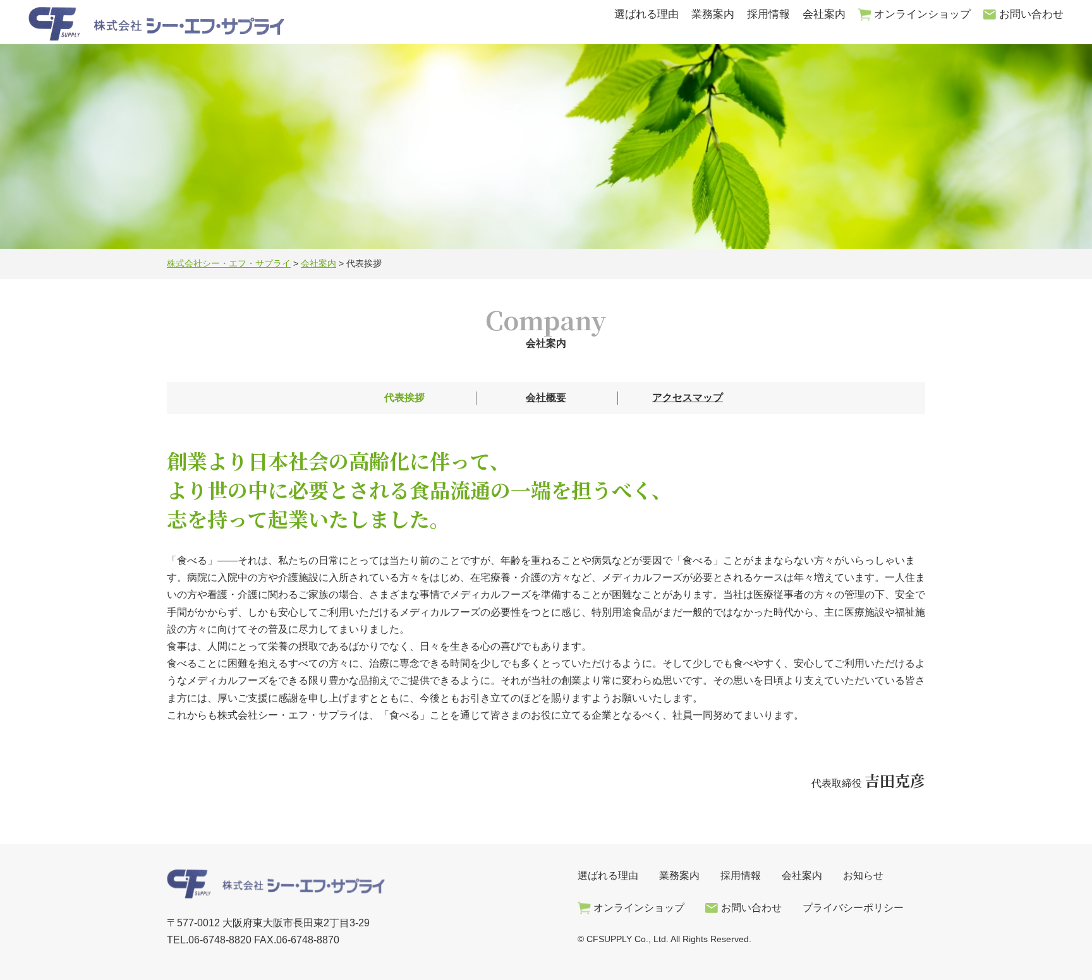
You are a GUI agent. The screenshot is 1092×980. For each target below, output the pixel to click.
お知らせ (863, 875)
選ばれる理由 (646, 14)
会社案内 (824, 14)
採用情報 (768, 14)
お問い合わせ (1031, 14)
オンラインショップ (922, 14)
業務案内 (712, 14)
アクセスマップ (687, 397)
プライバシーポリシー (853, 907)
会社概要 (546, 397)
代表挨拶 (404, 397)
